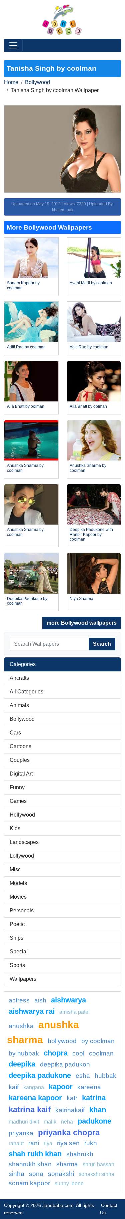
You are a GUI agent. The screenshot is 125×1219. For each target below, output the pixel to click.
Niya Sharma (81, 598)
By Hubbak (24, 1053)
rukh (90, 1143)
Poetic (17, 924)
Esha (83, 1075)
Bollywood (37, 82)
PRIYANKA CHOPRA (69, 1132)
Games (18, 801)
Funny (17, 787)
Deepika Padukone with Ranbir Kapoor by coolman (91, 534)
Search (102, 644)
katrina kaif (30, 1109)
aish (40, 1000)
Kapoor (61, 1087)
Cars (15, 732)
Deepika (22, 1064)
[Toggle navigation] (13, 45)
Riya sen (68, 1143)
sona (36, 1173)
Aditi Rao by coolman (26, 347)
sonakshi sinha (96, 1174)
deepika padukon (65, 1064)
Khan (97, 1110)
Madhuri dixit (24, 1122)
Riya (48, 1143)
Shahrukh (79, 1154)
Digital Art (21, 774)
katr (72, 1098)
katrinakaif (70, 1110)
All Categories (26, 691)
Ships (16, 938)
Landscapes (24, 842)
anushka (21, 1025)
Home (11, 82)
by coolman (98, 1040)
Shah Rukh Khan (35, 1154)
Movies (18, 897)
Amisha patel (74, 1012)
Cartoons (20, 746)
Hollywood (22, 815)
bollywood (62, 1040)
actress (19, 1000)
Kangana (33, 1087)
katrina (94, 1098)
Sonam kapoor (29, 1183)
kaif (14, 1087)
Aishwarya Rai (32, 1011)
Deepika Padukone (40, 1075)
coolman (101, 1053)
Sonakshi (61, 1173)
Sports (17, 965)
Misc (15, 869)
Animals (19, 705)
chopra (56, 1053)
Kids (15, 828)
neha (67, 1122)
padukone (94, 1121)
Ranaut (16, 1143)
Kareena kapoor (35, 1098)
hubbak (105, 1075)
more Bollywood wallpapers (82, 623)
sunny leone (69, 1183)
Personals (22, 910)
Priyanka (21, 1133)
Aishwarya (68, 1000)
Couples (20, 760)
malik (50, 1122)
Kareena (89, 1087)
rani (33, 1143)
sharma (67, 1164)
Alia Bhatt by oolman (25, 406)
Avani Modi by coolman (91, 283)
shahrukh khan (30, 1164)
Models (18, 883)
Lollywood (22, 856)
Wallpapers (23, 979)
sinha (16, 1173)
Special (19, 951)
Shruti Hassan (98, 1164)
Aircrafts (19, 678)
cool (78, 1053)
